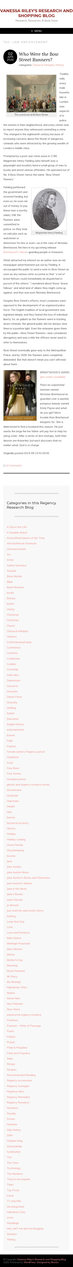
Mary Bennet (14, 949)
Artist (10, 559)
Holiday (11, 833)
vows (10, 1217)
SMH (10, 1135)
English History (15, 724)
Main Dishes (14, 938)
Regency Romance (18, 1102)
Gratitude (12, 795)
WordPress (30, 1262)
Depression (13, 680)
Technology (14, 1168)
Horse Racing (15, 844)
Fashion (11, 746)
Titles (10, 1184)
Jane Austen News (18, 872)
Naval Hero (13, 998)
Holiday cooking (16, 839)
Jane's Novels (15, 894)
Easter (11, 713)
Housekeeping (15, 850)
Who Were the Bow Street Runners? (39, 56)
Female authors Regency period (26, 751)
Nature (11, 992)
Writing (11, 1239)
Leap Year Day (15, 921)
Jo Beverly (13, 905)
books (10, 592)
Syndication (14, 1151)
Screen (11, 1119)
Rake (10, 1058)
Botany (11, 598)
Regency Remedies (18, 1097)
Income (11, 855)
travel (10, 1195)
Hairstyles (13, 801)
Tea (9, 1157)
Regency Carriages (18, 1086)
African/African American (21, 543)
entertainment (15, 729)
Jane (9, 861)
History (59, 65)
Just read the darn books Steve (25, 910)
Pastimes (12, 1020)
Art (9, 554)
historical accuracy (18, 823)
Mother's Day (15, 960)
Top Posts (13, 1190)
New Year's (13, 1009)
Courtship (12, 669)
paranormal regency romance (24, 1014)
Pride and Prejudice (18, 1053)
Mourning (12, 965)
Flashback (13, 757)
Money (11, 954)
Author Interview (16, 565)
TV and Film (14, 1201)
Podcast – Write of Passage (24, 1025)
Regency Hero (15, 1091)
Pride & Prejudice (17, 1047)
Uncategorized (15, 1206)
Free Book (13, 768)
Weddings (13, 1223)
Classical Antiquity (43, 65)
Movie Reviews (16, 970)
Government (14, 790)
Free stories (14, 773)
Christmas (13, 614)
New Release (15, 1003)
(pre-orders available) (53, 377)
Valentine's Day (16, 1212)
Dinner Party (14, 696)
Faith (10, 740)
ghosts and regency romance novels (28, 784)
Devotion (12, 691)
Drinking (11, 707)
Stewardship (14, 1146)
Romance (12, 1107)
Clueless (12, 636)
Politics (11, 1036)
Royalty (11, 1113)
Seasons (12, 1124)
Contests (12, 653)
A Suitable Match (17, 532)
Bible (10, 581)
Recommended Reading (21, 1075)
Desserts (12, 686)
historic (11, 817)
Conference (14, 647)
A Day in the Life (17, 527)
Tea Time (12, 1162)
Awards (11, 570)
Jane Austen (14, 866)
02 (10, 53)
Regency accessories (19, 1080)
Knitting (11, 916)
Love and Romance (18, 932)
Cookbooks (13, 658)
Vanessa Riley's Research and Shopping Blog (36, 13)
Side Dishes (14, 1130)
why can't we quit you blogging (25, 1228)
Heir (9, 812)
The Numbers (15, 1173)
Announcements (16, 549)
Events (11, 735)
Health (11, 806)
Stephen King (15, 1140)
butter (10, 603)
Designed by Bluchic (48, 1262)
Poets (10, 1031)
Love (10, 927)
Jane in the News (17, 888)
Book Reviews (15, 587)
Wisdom (12, 1234)
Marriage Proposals (18, 943)
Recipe (11, 1064)
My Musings (14, 981)
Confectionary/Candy (19, 642)
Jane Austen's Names (19, 883)
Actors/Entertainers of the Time (26, 538)
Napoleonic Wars (17, 987)
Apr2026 (10, 58)
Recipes (11, 1069)
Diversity (12, 702)
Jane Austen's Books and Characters (28, 877)
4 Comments (14, 465)
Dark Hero (13, 675)
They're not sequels (18, 1179)
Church (11, 625)
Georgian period (16, 779)
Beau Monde (14, 576)
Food (10, 762)
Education (13, 718)
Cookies (11, 664)
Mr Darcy (12, 976)
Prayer (11, 1042)
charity (11, 609)
